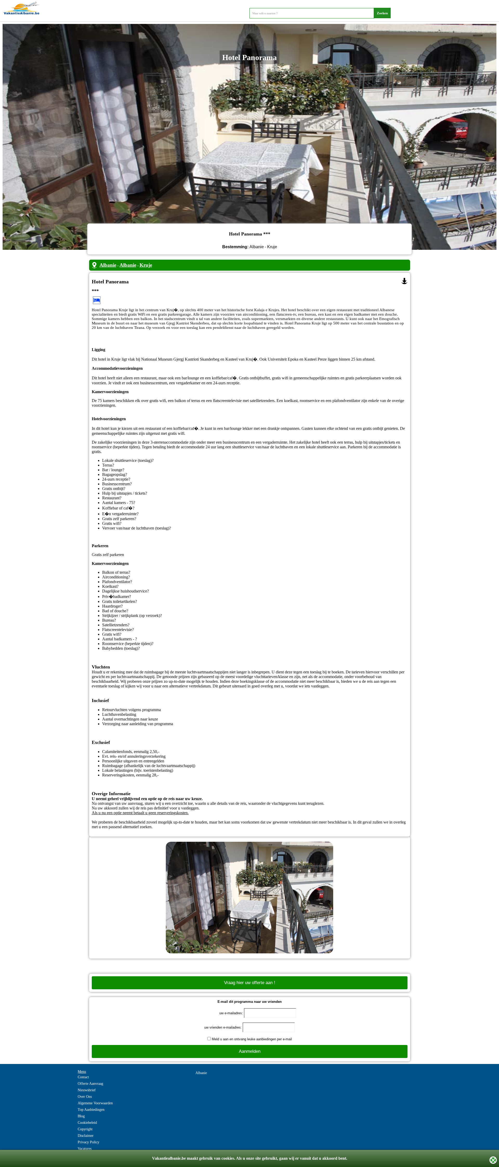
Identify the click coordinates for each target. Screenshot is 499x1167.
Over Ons (85, 1097)
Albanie (108, 265)
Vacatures (84, 1149)
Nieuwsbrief (87, 1090)
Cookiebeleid (87, 1123)
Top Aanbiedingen (91, 1110)
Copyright (85, 1129)
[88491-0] (404, 281)
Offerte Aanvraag (90, 1084)
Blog (81, 1116)
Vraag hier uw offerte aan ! (249, 982)
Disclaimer (86, 1136)
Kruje (146, 265)
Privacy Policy (88, 1142)
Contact (83, 1077)
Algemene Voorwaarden (95, 1103)
